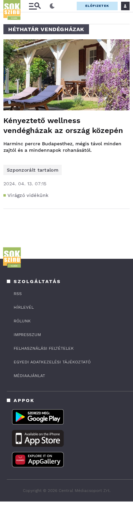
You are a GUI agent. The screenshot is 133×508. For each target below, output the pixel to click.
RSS (18, 293)
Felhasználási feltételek (44, 348)
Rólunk (22, 321)
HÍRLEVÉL (24, 307)
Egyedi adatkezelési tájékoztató (52, 362)
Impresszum (27, 334)
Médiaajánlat (29, 375)
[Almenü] (35, 6)
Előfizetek (97, 6)
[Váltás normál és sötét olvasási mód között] (52, 6)
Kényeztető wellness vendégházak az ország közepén (63, 125)
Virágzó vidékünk (28, 195)
